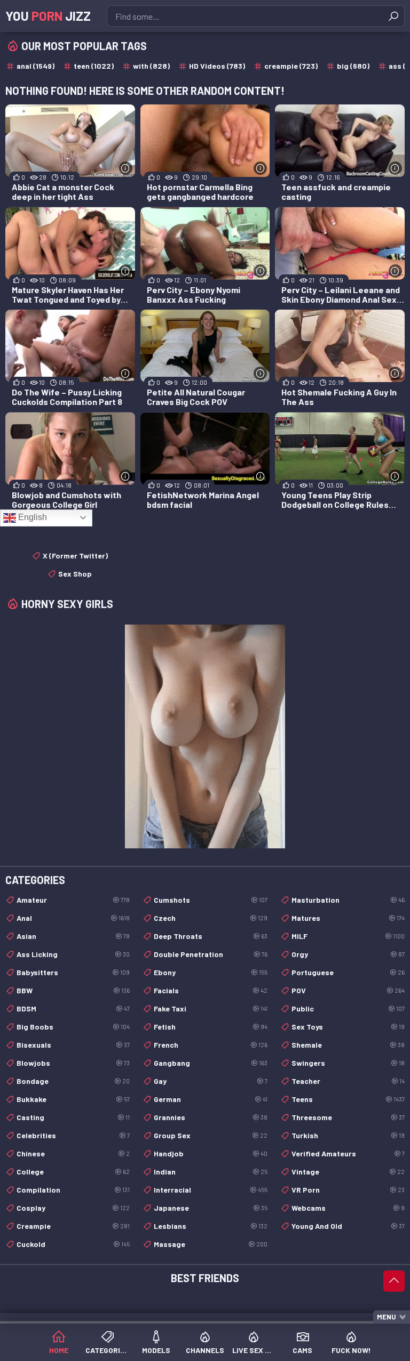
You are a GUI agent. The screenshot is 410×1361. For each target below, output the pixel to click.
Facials (210, 990)
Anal (73, 917)
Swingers (348, 1062)
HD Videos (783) (217, 65)
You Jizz (48, 15)
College (73, 1171)
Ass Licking (73, 954)
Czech (210, 917)
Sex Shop (75, 573)
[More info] (125, 168)
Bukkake (73, 1099)
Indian (210, 1171)
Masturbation (348, 899)
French (210, 1044)
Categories (107, 1350)
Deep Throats (210, 936)
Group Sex (210, 1135)
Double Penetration (210, 954)
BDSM (73, 1008)
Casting (73, 1117)
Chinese (73, 1153)
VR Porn (348, 1189)
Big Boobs (73, 1026)
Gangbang (210, 1062)
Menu (386, 1317)
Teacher (348, 1080)
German (210, 1099)
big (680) (353, 65)
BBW (73, 990)
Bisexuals (73, 1044)
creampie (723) (291, 65)
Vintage (348, 1171)
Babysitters (73, 972)
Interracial (210, 1189)
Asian (73, 936)
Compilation (73, 1189)
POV (348, 990)
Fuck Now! (351, 1350)
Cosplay (73, 1207)
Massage (210, 1244)
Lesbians (210, 1225)
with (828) (151, 65)
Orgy (348, 954)
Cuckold (73, 1244)
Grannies (210, 1117)
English (31, 517)
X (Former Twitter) (75, 555)
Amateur (73, 899)
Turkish (348, 1135)
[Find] (393, 16)
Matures (348, 917)
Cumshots (210, 899)
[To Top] (394, 1281)
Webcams (348, 1207)
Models (156, 1350)
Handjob (210, 1153)
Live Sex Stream (253, 1350)
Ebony (210, 972)
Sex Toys (348, 1026)
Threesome (348, 1117)
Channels (205, 1350)
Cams (302, 1350)
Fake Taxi (210, 1008)
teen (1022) (94, 65)
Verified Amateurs (348, 1153)
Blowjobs (73, 1062)
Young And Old (348, 1225)
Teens (348, 1099)
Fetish (210, 1026)
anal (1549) (35, 65)
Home (58, 1350)
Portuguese (348, 972)
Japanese (210, 1207)
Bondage (73, 1080)
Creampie (73, 1225)
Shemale (348, 1044)
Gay (210, 1080)
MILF (348, 936)
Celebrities (73, 1135)
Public (348, 1008)
